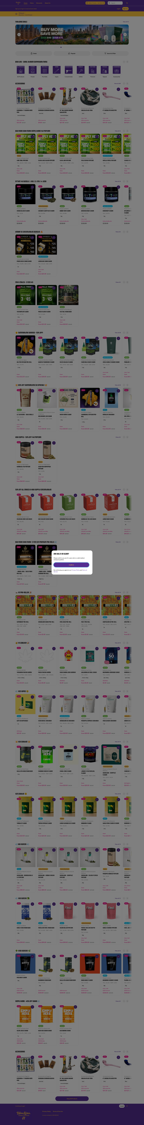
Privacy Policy (76, 570)
